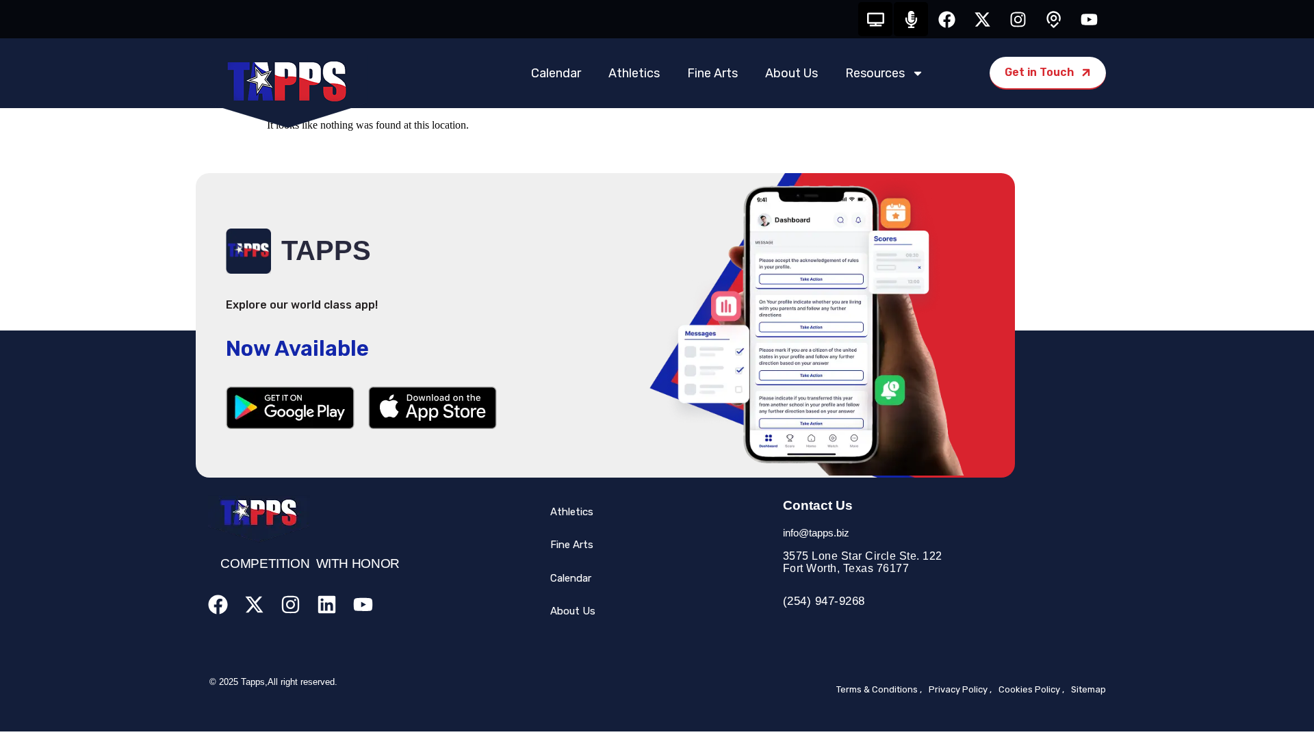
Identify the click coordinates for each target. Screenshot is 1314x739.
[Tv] (875, 19)
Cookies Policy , (1031, 689)
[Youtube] (1089, 19)
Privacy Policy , (960, 689)
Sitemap (1088, 689)
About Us (791, 73)
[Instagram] (1018, 19)
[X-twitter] (982, 19)
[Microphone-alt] (911, 19)
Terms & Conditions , (879, 689)
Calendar (556, 73)
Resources (875, 73)
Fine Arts (712, 73)
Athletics (634, 73)
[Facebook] (946, 19)
